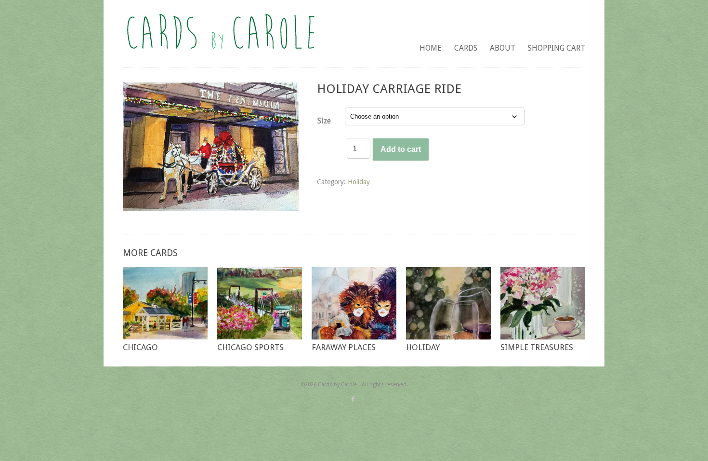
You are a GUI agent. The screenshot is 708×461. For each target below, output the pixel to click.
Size (324, 120)
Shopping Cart (556, 48)
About (502, 48)
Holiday (359, 182)
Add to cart (400, 149)
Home (431, 48)
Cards (465, 48)
